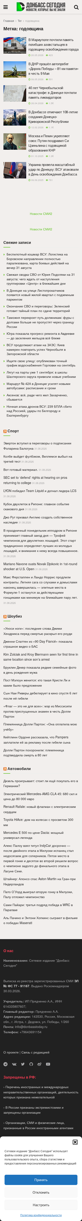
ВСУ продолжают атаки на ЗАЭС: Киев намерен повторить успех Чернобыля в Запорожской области (36, 349)
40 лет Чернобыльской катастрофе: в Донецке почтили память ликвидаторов (52, 92)
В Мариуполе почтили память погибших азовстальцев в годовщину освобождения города (53, 44)
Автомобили (19, 768)
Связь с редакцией (35, 1052)
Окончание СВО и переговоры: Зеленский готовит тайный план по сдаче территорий (38, 308)
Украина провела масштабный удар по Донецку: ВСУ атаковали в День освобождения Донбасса (53, 169)
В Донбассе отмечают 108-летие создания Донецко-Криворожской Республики (53, 116)
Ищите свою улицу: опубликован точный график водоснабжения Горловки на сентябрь (41, 363)
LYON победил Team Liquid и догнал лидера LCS (39, 490)
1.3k (51, 156)
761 (50, 180)
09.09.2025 (37, 180)
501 (50, 79)
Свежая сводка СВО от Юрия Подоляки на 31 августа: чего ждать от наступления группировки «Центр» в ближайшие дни (41, 279)
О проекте (11, 1052)
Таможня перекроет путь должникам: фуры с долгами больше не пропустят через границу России (40, 322)
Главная (8, 21)
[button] (75, 1142)
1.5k (51, 103)
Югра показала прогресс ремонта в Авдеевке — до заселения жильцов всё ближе (40, 335)
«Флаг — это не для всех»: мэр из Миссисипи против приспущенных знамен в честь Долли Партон (37, 711)
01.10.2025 (37, 156)
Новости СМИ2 (41, 213)
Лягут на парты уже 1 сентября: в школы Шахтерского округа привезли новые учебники (41, 374)
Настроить (41, 1204)
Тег (20, 21)
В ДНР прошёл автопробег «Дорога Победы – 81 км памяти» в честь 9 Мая (53, 68)
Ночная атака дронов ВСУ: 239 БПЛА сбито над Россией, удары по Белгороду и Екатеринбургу (39, 410)
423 (50, 55)
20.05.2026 (37, 55)
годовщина (32, 21)
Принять (41, 1179)
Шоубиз (15, 616)
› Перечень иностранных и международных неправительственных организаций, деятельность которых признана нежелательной (40, 1091)
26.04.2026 (37, 103)
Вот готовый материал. (20, 469)
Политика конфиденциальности (41, 1215)
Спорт (13, 430)
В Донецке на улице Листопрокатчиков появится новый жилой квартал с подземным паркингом (40, 294)
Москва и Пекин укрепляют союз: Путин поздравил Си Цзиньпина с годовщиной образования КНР (49, 142)
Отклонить (41, 1192)
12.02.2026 (37, 127)
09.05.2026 (37, 79)
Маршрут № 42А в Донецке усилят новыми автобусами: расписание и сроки (38, 385)
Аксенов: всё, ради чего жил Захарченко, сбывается (37, 397)
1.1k (51, 127)
